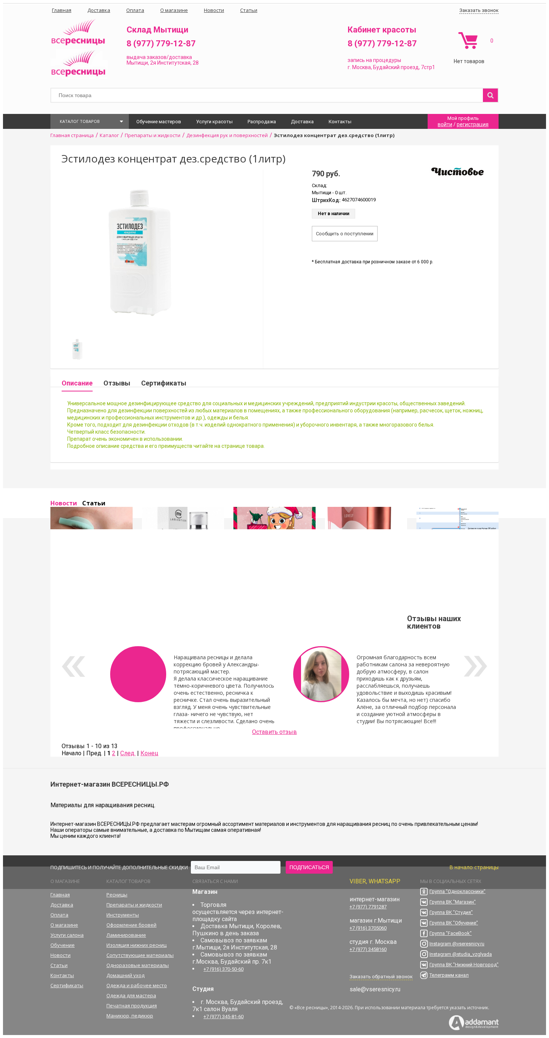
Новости (63, 503)
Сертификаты (163, 383)
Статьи (93, 503)
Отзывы (116, 383)
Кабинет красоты (382, 29)
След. (128, 753)
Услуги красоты (214, 121)
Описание (77, 383)
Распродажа (262, 121)
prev (73, 666)
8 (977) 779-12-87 (161, 43)
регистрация (472, 124)
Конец (149, 753)
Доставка (302, 121)
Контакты (340, 121)
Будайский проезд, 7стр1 (404, 67)
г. (350, 67)
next (475, 666)
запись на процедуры (374, 60)
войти (445, 124)
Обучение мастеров (158, 121)
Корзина (468, 40)
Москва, (362, 67)
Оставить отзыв (274, 731)
